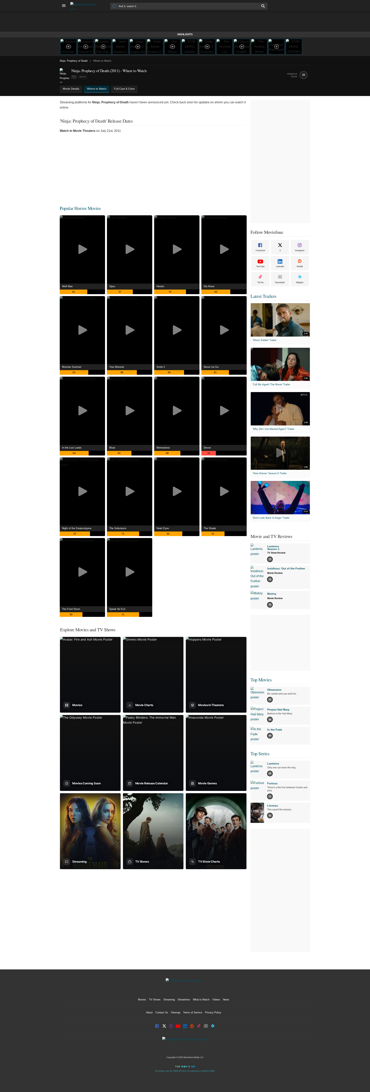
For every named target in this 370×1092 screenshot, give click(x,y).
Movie (82, 77)
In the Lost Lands (72, 447)
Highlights (185, 34)
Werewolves (163, 447)
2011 (74, 76)
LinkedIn (280, 266)
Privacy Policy (213, 1012)
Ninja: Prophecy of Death (74, 60)
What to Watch (201, 999)
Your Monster (116, 366)
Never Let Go (211, 366)
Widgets (300, 282)
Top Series (260, 753)
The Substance (117, 528)
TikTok (260, 282)
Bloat (112, 447)
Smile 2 (160, 366)
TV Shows (155, 999)
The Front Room (71, 609)
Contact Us (162, 1012)
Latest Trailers (263, 296)
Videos (216, 999)
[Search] (263, 6)
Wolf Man (67, 286)
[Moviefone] (84, 6)
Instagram (299, 250)
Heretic (160, 286)
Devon (207, 447)
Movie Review (275, 573)
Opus (112, 286)
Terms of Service (192, 1012)
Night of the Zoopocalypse (76, 528)
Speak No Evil (117, 609)
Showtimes (184, 999)
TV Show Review (276, 552)
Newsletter (280, 282)
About (149, 1012)
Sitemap (175, 1012)
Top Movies (261, 680)
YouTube (260, 266)
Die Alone (209, 286)
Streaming (169, 999)
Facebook (260, 250)
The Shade (210, 528)
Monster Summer (71, 366)
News (226, 999)
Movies (142, 999)
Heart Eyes (162, 528)
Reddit (300, 266)
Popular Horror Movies (80, 208)
